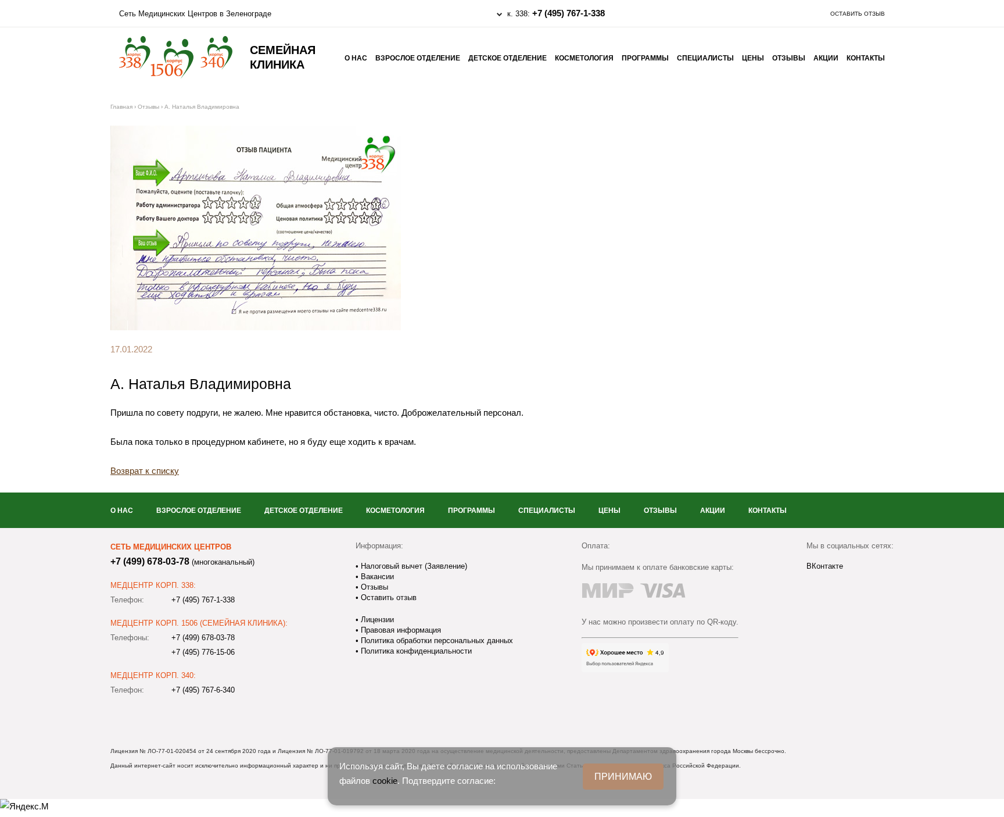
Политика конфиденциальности (415, 651)
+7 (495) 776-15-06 (203, 652)
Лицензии (376, 619)
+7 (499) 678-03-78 (149, 561)
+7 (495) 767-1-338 (568, 13)
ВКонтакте (824, 566)
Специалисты (705, 58)
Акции (825, 58)
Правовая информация (399, 630)
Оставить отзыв (857, 13)
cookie (384, 781)
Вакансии (376, 576)
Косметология (584, 58)
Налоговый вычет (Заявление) (412, 566)
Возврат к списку (144, 471)
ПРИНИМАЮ (623, 777)
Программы (645, 58)
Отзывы (788, 58)
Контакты (866, 58)
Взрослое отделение (417, 58)
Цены (753, 58)
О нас (356, 58)
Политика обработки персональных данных (435, 640)
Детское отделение (507, 58)
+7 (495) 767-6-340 (203, 690)
